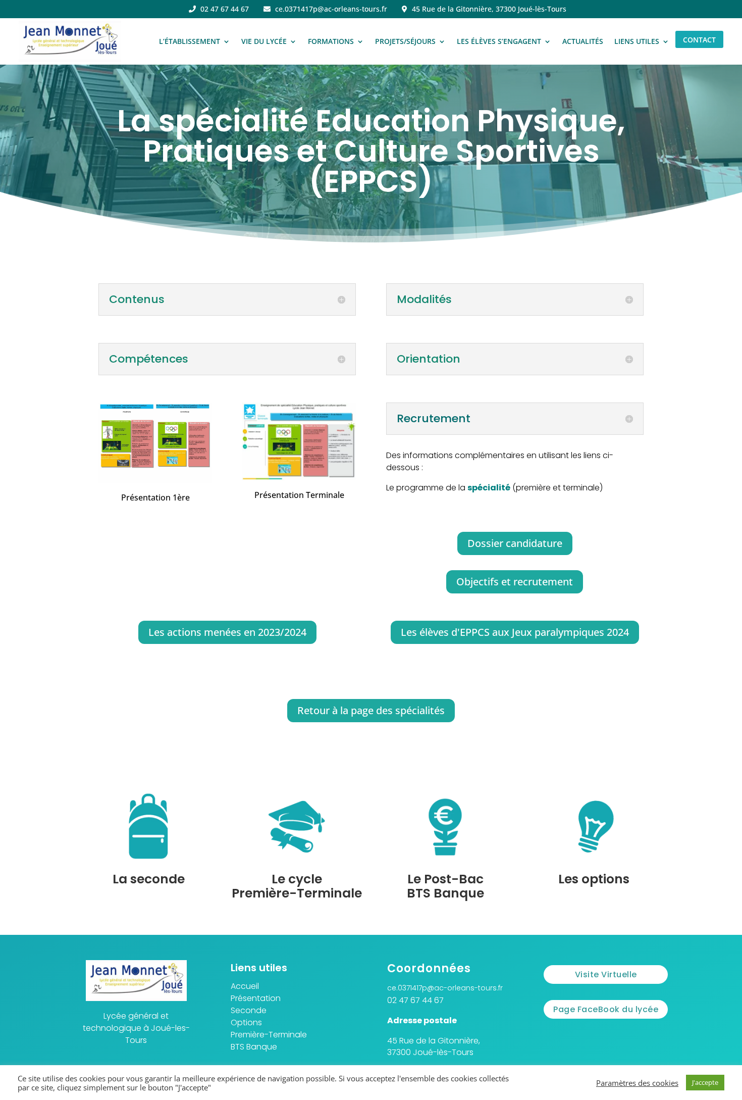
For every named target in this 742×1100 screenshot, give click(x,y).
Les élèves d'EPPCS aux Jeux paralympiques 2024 (515, 632)
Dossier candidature (514, 543)
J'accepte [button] (705, 1082)
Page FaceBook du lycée (605, 1009)
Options (246, 1022)
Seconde (249, 1010)
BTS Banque (254, 1047)
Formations (331, 41)
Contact (699, 39)
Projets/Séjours (405, 41)
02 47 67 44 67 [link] (415, 1000)
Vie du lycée (264, 41)
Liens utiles (636, 41)
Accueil (245, 986)
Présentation (256, 998)
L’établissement (189, 41)
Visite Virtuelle (606, 974)
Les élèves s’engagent (499, 41)
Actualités (582, 41)
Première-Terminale (269, 1034)
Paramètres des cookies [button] (637, 1082)
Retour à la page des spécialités (371, 710)
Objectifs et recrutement (514, 581)
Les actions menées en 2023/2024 (227, 632)
